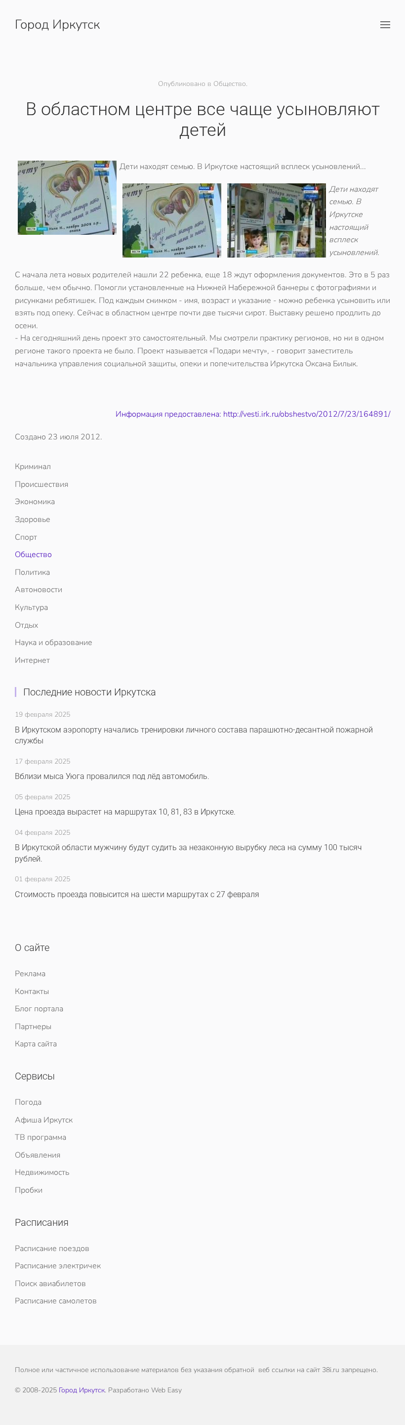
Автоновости (38, 589)
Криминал (33, 466)
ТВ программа (40, 1137)
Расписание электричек (58, 1265)
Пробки (28, 1190)
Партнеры (33, 1026)
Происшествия (41, 484)
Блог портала (39, 1008)
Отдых (26, 625)
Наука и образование (53, 642)
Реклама (30, 973)
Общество (33, 554)
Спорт (26, 537)
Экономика (35, 501)
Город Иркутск (57, 24)
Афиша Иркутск (44, 1120)
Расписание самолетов (56, 1300)
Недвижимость (42, 1172)
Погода (28, 1102)
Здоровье (32, 519)
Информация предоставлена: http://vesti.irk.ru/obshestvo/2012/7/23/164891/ (253, 414)
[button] (385, 24)
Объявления (37, 1155)
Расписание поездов (52, 1248)
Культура (31, 607)
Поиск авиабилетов (50, 1283)
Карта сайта (36, 1043)
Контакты (32, 991)
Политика (32, 572)
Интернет (32, 660)
